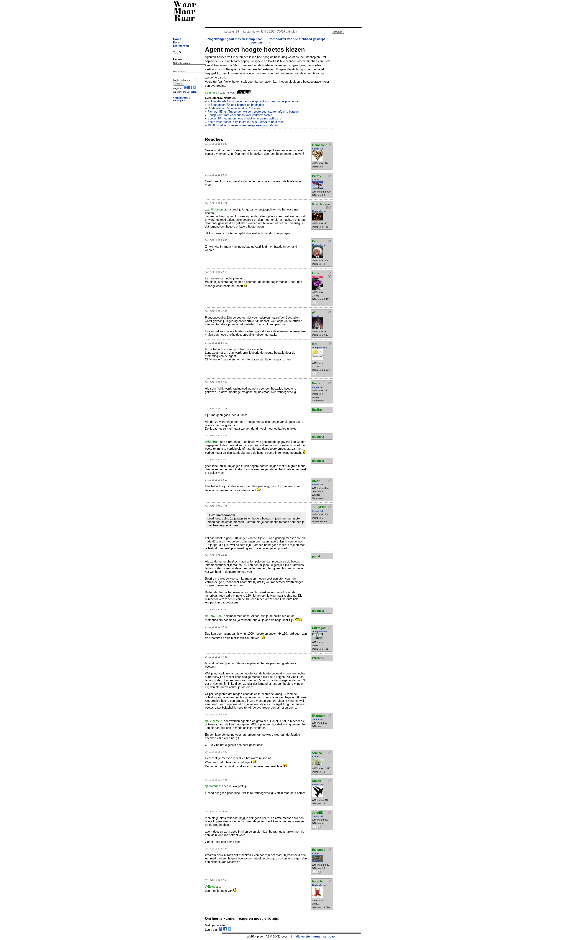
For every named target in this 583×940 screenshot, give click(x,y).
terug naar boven (324, 936)
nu (217, 925)
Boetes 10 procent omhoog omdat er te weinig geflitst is (244, 118)
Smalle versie (300, 936)
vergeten (192, 92)
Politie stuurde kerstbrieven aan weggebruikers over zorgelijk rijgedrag (253, 101)
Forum (177, 42)
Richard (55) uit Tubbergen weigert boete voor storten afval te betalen (253, 111)
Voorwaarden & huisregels (181, 99)
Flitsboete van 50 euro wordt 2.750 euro (233, 108)
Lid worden (181, 46)
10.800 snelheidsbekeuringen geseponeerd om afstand (243, 125)
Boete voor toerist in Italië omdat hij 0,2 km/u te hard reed (245, 122)
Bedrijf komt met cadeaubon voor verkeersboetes (239, 115)
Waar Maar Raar (184, 12)
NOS (232, 92)
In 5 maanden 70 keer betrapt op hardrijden (235, 104)
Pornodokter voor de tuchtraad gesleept (297, 39)
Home (177, 39)
